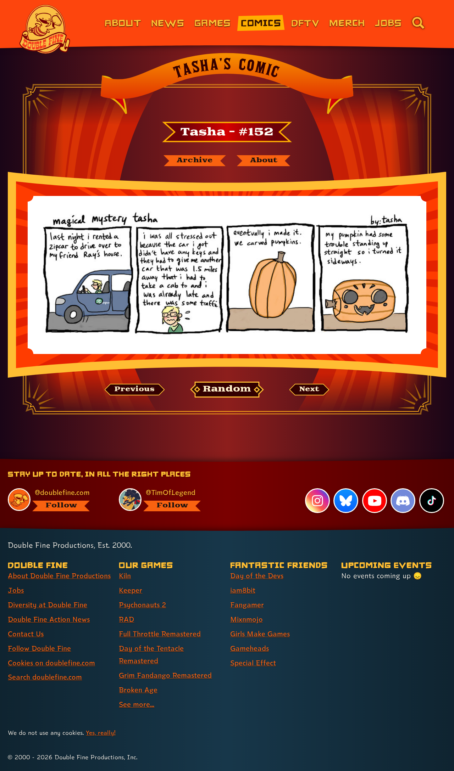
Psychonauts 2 (142, 605)
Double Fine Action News (49, 619)
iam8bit (242, 590)
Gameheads (249, 648)
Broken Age (138, 690)
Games (212, 22)
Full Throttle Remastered (160, 634)
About (123, 22)
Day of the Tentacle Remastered (151, 654)
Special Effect (253, 663)
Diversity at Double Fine (47, 605)
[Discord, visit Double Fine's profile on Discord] (403, 500)
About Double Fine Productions (59, 576)
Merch (347, 22)
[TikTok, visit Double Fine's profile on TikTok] (431, 500)
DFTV (305, 22)
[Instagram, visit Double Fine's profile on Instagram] (317, 500)
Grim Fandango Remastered (165, 675)
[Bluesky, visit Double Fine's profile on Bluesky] (345, 500)
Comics (261, 22)
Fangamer (247, 605)
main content (264, 461)
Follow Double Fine (39, 648)
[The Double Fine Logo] (45, 29)
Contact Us (26, 634)
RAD (126, 619)
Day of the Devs (256, 576)
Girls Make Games (260, 634)
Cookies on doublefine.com (51, 663)
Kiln (125, 576)
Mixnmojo (246, 619)
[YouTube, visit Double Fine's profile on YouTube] (374, 500)
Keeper (130, 590)
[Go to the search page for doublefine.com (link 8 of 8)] (418, 23)
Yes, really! (100, 732)
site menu (219, 461)
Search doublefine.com (45, 677)
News (167, 22)
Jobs (388, 22)
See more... (136, 704)
